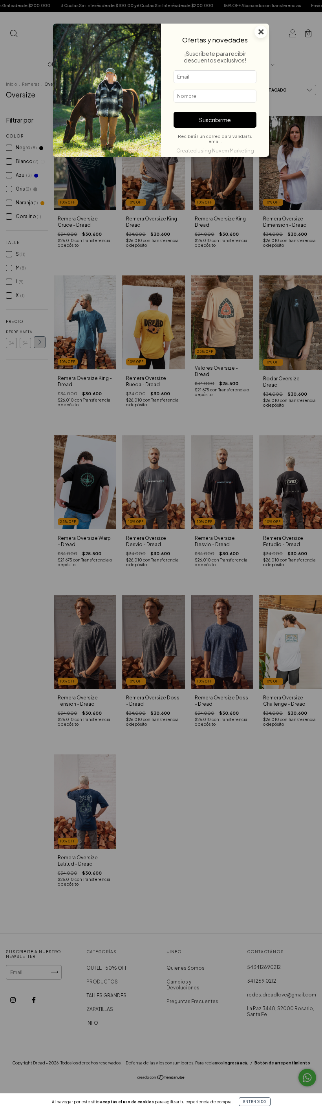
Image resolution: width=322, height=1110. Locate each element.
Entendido (254, 1102)
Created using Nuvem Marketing (215, 150)
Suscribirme (215, 119)
